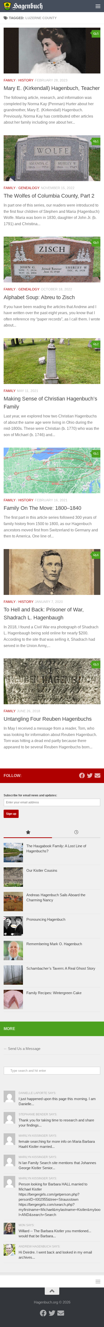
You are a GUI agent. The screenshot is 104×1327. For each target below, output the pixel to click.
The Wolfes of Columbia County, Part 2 (49, 196)
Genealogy (28, 188)
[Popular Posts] (28, 833)
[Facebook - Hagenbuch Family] (82, 775)
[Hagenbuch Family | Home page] (29, 6)
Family (9, 80)
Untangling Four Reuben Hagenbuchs (48, 719)
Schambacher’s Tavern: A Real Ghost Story (60, 968)
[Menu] (98, 6)
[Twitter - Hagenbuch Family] (90, 775)
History (25, 80)
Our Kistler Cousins (41, 870)
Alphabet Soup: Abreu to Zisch (39, 297)
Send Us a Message (24, 1049)
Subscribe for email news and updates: (30, 795)
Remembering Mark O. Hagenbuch (54, 944)
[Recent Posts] (76, 833)
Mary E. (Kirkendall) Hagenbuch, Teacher (52, 88)
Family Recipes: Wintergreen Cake (54, 993)
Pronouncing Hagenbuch (45, 919)
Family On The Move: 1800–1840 (42, 508)
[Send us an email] (97, 775)
